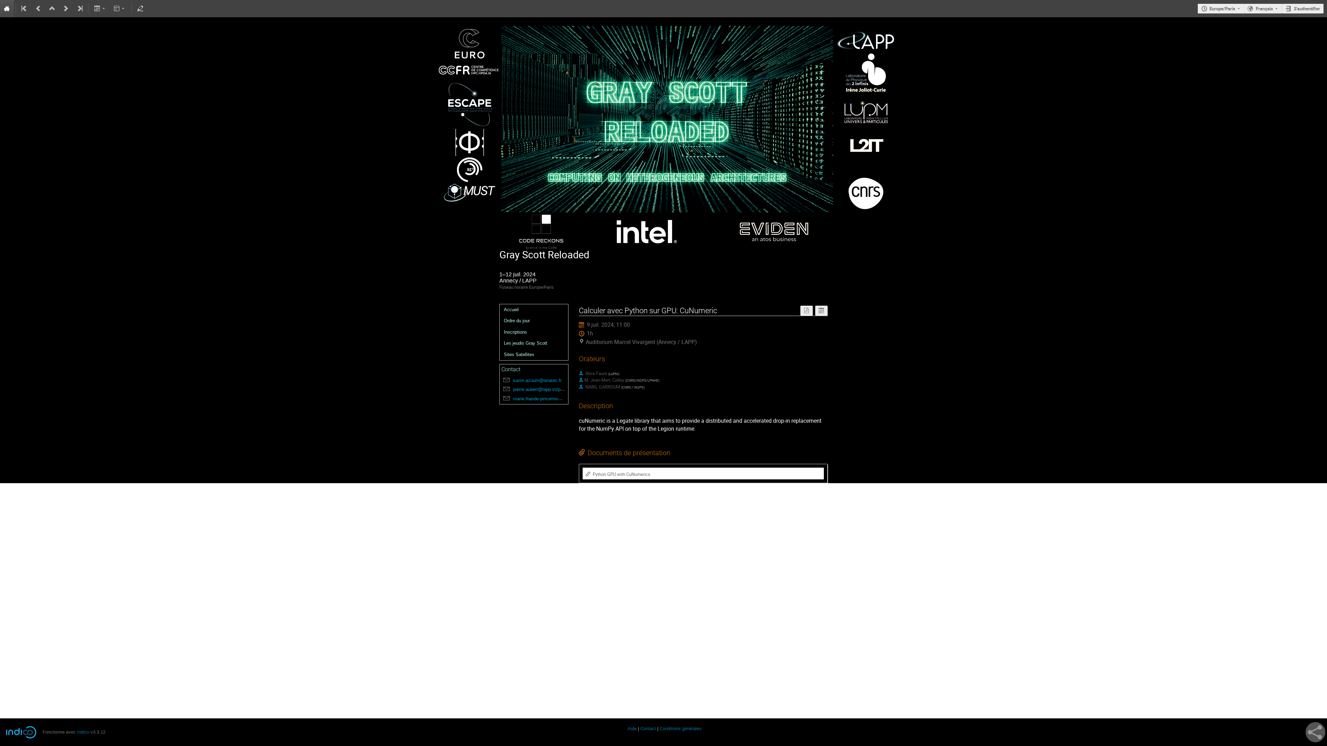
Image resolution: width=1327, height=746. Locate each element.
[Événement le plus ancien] (24, 8)
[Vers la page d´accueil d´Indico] (7, 8)
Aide (632, 728)
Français (1264, 9)
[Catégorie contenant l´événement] (52, 8)
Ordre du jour (517, 320)
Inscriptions (515, 332)
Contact (648, 728)
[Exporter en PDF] (806, 311)
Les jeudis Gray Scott (525, 343)
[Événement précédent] (38, 8)
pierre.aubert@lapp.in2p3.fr (540, 389)
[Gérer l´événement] (140, 8)
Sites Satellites (519, 354)
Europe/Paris (1222, 9)
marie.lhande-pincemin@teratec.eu (548, 399)
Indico (83, 732)
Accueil (511, 309)
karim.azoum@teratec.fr (537, 380)
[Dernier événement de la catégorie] (79, 8)
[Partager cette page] (1315, 732)
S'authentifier (1307, 9)
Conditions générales (681, 728)
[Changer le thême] (120, 8)
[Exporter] (100, 8)
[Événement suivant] (66, 8)
